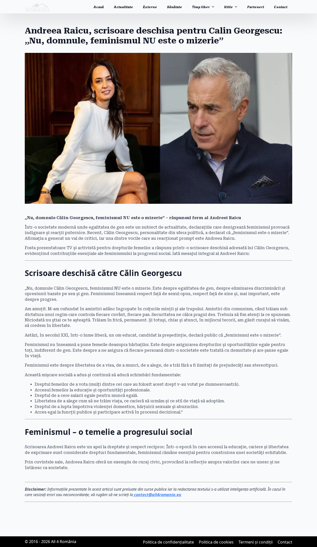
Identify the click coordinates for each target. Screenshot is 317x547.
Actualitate (123, 6)
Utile (228, 6)
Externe (150, 6)
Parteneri (255, 6)
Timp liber (201, 6)
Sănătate (174, 6)
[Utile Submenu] (237, 6)
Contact (280, 6)
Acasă (98, 6)
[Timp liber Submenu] (214, 6)
